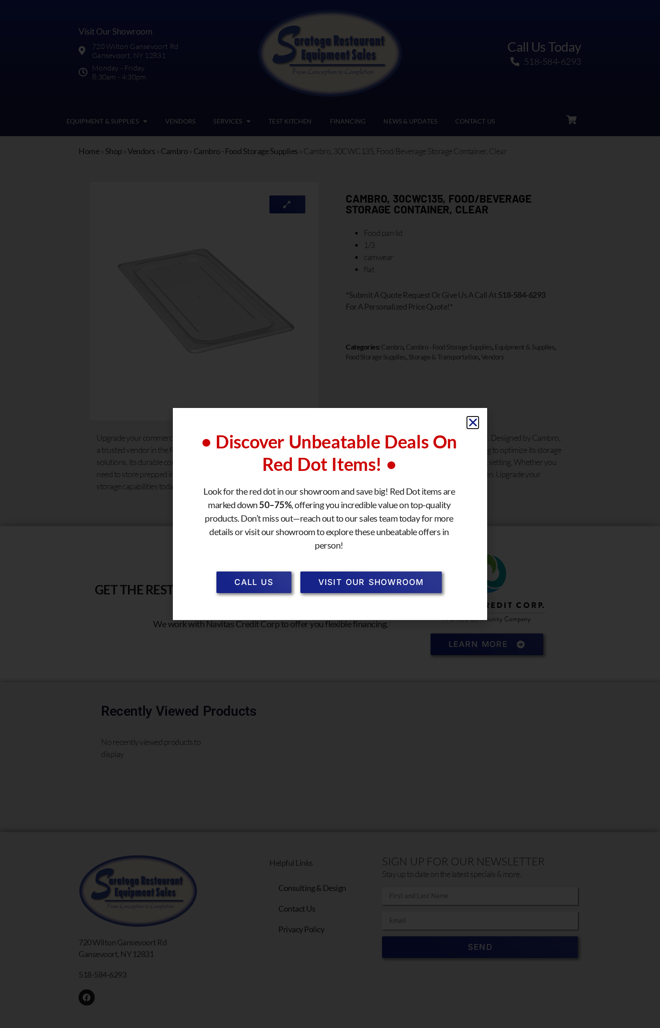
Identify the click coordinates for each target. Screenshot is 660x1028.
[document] (330, 514)
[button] (473, 422)
